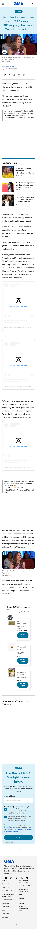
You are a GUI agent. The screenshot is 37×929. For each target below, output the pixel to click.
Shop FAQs (5, 903)
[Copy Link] (23, 74)
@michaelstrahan (25, 483)
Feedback (22, 898)
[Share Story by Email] (19, 74)
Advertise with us (8, 900)
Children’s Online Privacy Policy (8, 895)
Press (20, 894)
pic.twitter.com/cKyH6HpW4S (14, 115)
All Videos (5, 914)
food (29, 261)
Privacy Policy (18, 829)
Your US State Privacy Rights (23, 881)
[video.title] (18, 44)
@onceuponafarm (27, 481)
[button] (3, 4)
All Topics (5, 917)
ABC (3, 910)
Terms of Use (8, 827)
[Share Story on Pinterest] (14, 74)
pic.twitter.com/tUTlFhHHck (14, 488)
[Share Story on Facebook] (4, 74)
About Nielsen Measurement (23, 890)
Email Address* (10, 796)
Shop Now (22, 635)
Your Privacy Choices (9, 891)
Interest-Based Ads (25, 886)
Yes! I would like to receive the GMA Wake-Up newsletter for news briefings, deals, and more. (19, 818)
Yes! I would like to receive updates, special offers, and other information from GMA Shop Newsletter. (20, 811)
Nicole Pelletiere (10, 66)
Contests (5, 880)
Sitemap (21, 903)
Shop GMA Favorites (18, 606)
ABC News (5, 907)
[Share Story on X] (9, 74)
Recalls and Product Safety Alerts (23, 908)
